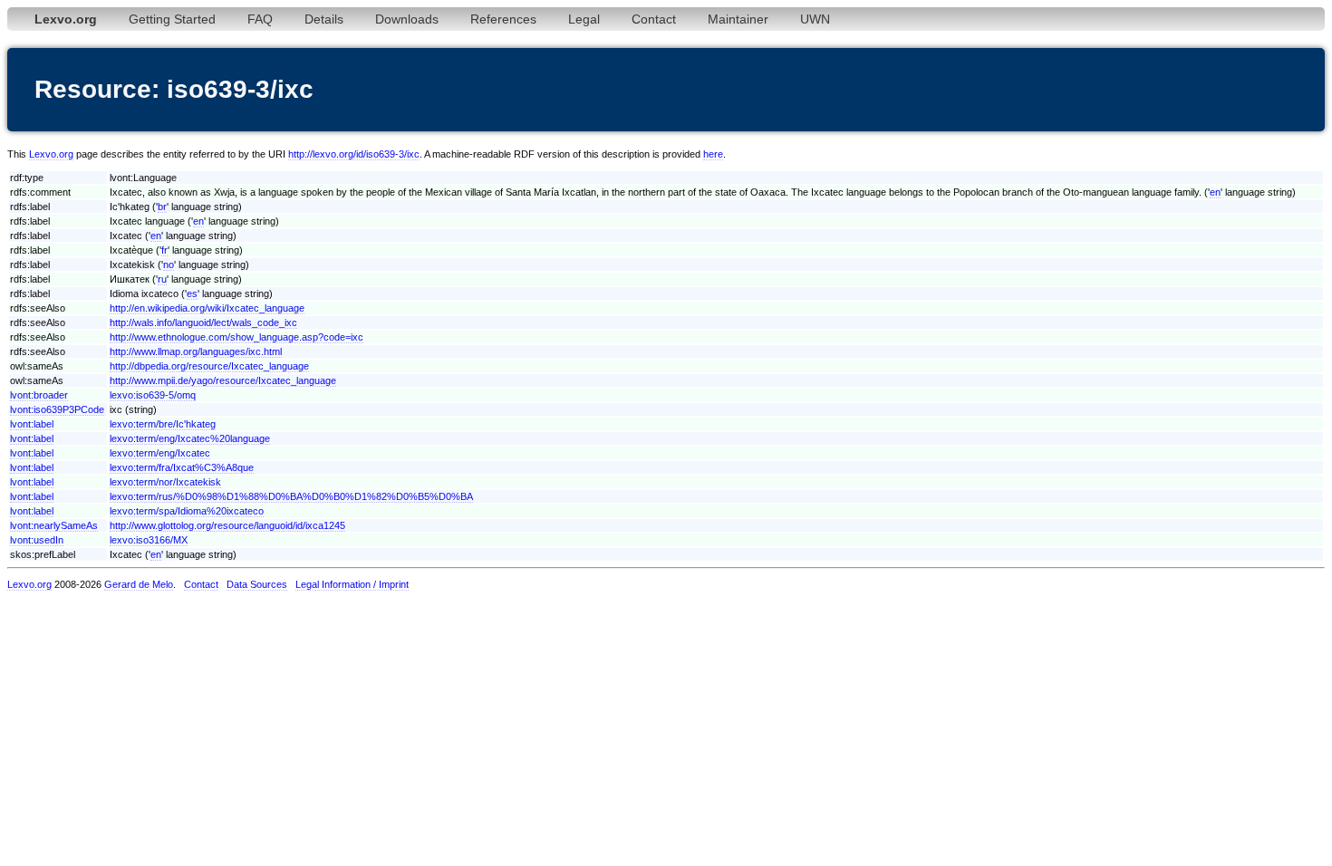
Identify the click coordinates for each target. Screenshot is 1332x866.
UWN (815, 19)
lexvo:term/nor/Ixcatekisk (165, 481)
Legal (584, 19)
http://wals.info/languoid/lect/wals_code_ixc (203, 322)
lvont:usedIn (36, 539)
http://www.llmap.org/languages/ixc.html (196, 351)
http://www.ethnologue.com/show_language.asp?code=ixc (236, 337)
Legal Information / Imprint (352, 584)
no (168, 264)
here (713, 154)
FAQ (260, 19)
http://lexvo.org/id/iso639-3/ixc (354, 154)
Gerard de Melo (138, 584)
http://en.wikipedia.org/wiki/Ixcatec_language (207, 308)
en (1215, 192)
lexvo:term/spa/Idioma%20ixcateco (187, 510)
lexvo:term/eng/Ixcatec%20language (190, 438)
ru (162, 279)
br (162, 206)
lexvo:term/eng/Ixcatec (160, 452)
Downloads (407, 19)
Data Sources (257, 584)
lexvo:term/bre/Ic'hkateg (163, 424)
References (503, 19)
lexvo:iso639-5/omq (153, 395)
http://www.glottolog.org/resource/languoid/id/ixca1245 (227, 525)
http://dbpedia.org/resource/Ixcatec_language (209, 366)
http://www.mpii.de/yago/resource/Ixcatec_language (223, 380)
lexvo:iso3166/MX (149, 539)
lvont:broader (39, 395)
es (192, 293)
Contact (654, 19)
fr (164, 250)
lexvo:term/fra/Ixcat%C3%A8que (182, 467)
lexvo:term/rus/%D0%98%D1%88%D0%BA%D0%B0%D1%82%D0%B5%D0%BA (291, 496)
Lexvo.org (51, 154)
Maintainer (738, 19)
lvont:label (31, 424)
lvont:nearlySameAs (54, 525)
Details (323, 19)
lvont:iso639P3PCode (57, 409)
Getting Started (172, 19)
